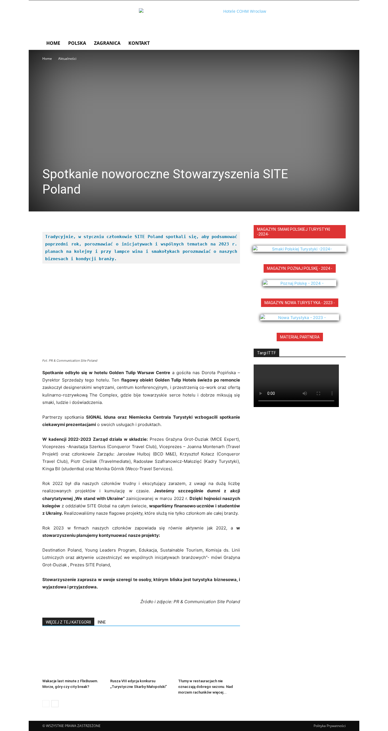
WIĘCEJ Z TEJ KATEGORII (68, 622)
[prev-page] (45, 703)
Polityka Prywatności (330, 725)
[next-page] (55, 703)
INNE (102, 622)
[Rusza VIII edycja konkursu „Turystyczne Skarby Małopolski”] (141, 655)
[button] (339, 43)
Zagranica (107, 43)
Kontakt (139, 43)
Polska (77, 43)
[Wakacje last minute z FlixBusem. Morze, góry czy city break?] (73, 655)
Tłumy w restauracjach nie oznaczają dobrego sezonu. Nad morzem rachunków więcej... (205, 686)
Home (53, 43)
